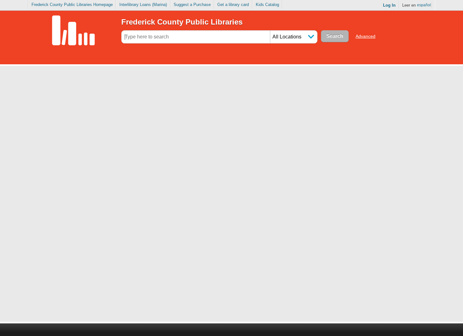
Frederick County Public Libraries (182, 22)
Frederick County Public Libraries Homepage (72, 4)
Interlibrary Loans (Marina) (143, 4)
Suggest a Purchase (192, 4)
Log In (389, 5)
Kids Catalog (267, 4)
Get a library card (233, 4)
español (424, 5)
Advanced (365, 36)
